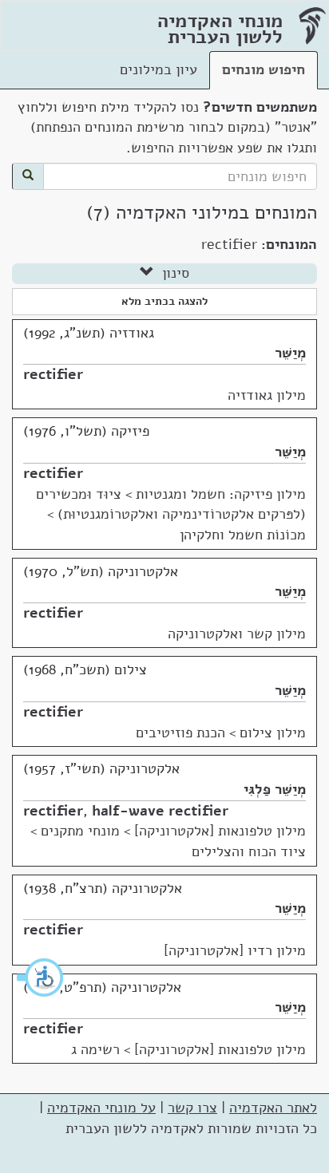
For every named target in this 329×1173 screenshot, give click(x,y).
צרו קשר (192, 1107)
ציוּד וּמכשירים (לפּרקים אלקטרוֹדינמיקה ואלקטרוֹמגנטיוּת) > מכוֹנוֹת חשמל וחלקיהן (171, 514)
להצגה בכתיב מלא (164, 301)
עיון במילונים (158, 69)
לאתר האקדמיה (273, 1107)
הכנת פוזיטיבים (180, 732)
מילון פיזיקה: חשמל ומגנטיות (221, 494)
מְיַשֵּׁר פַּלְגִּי (275, 789)
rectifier (53, 374)
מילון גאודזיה (267, 395)
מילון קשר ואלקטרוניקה (237, 633)
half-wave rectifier (160, 810)
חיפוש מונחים (263, 69)
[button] (41, 977)
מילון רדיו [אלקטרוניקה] (235, 950)
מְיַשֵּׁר (290, 352)
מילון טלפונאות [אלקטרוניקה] (220, 830)
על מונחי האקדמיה (101, 1107)
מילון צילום (273, 732)
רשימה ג (95, 1049)
